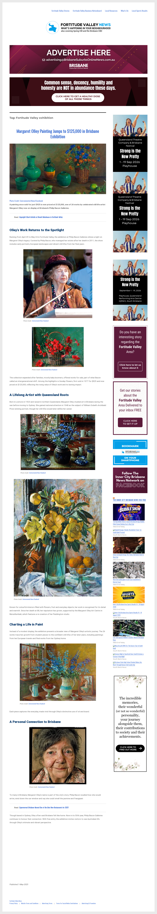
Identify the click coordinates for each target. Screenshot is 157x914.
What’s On (124, 10)
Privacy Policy (14, 903)
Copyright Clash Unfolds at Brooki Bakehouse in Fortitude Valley (40, 217)
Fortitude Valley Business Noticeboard (87, 10)
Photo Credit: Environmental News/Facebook (26, 200)
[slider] (132, 319)
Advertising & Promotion (89, 903)
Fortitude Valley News (16, 901)
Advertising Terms (47, 903)
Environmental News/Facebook (40, 321)
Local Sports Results (139, 10)
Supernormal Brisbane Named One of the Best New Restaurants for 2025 (43, 807)
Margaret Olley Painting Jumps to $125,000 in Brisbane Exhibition (58, 133)
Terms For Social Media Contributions (67, 903)
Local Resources (111, 10)
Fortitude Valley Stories (60, 10)
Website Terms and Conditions (30, 903)
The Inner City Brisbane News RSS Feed (129, 500)
